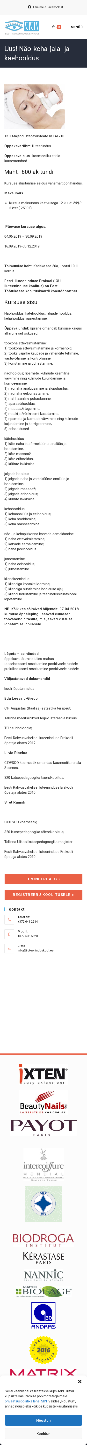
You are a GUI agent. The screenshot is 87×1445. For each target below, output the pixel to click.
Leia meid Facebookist (47, 7)
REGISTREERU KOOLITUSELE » (43, 895)
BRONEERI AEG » (43, 879)
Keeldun (43, 1434)
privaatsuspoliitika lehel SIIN (26, 1401)
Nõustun (43, 1420)
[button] (79, 1381)
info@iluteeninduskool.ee (35, 950)
